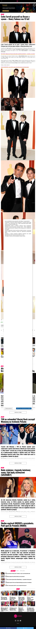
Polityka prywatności (8, 408)
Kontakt (18, 623)
